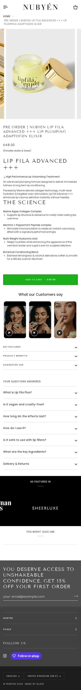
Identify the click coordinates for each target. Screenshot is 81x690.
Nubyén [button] (8, 618)
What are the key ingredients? (24, 452)
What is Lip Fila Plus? (17, 392)
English (11, 676)
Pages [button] (7, 629)
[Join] (74, 596)
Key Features (12, 346)
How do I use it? (14, 428)
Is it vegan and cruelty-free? (23, 404)
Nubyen (11, 684)
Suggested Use (13, 364)
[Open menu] (9, 7)
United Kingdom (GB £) (43, 676)
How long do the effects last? (24, 416)
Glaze (40, 684)
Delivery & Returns (16, 464)
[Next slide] (73, 320)
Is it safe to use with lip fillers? (24, 440)
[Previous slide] (7, 320)
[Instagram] (5, 656)
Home (6, 16)
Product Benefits (15, 355)
